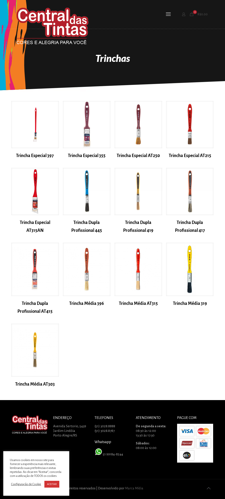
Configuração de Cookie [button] (26, 484)
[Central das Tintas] (52, 26)
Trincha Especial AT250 (138, 155)
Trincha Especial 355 (86, 155)
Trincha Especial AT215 (190, 155)
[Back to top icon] (208, 488)
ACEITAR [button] (52, 484)
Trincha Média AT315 (138, 303)
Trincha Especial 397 (35, 155)
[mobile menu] (168, 14)
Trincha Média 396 (86, 303)
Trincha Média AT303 (35, 384)
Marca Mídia (134, 488)
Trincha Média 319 (190, 303)
